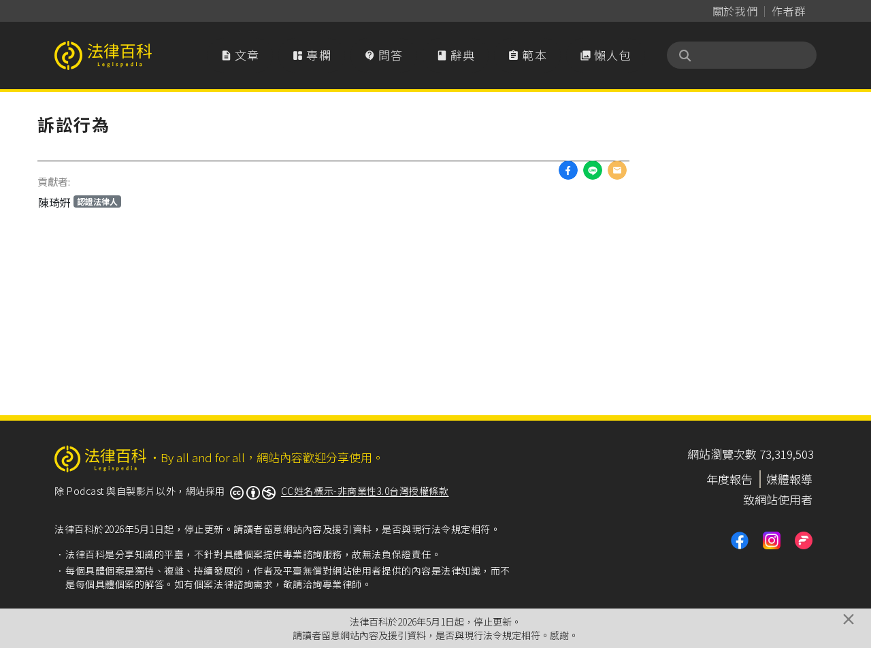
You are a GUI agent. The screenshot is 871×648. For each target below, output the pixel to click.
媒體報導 (789, 478)
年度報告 (729, 478)
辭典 (456, 54)
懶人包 (605, 54)
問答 (384, 54)
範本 (527, 54)
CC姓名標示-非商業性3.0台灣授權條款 (365, 491)
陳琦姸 (78, 202)
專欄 (311, 54)
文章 (240, 54)
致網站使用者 (777, 499)
